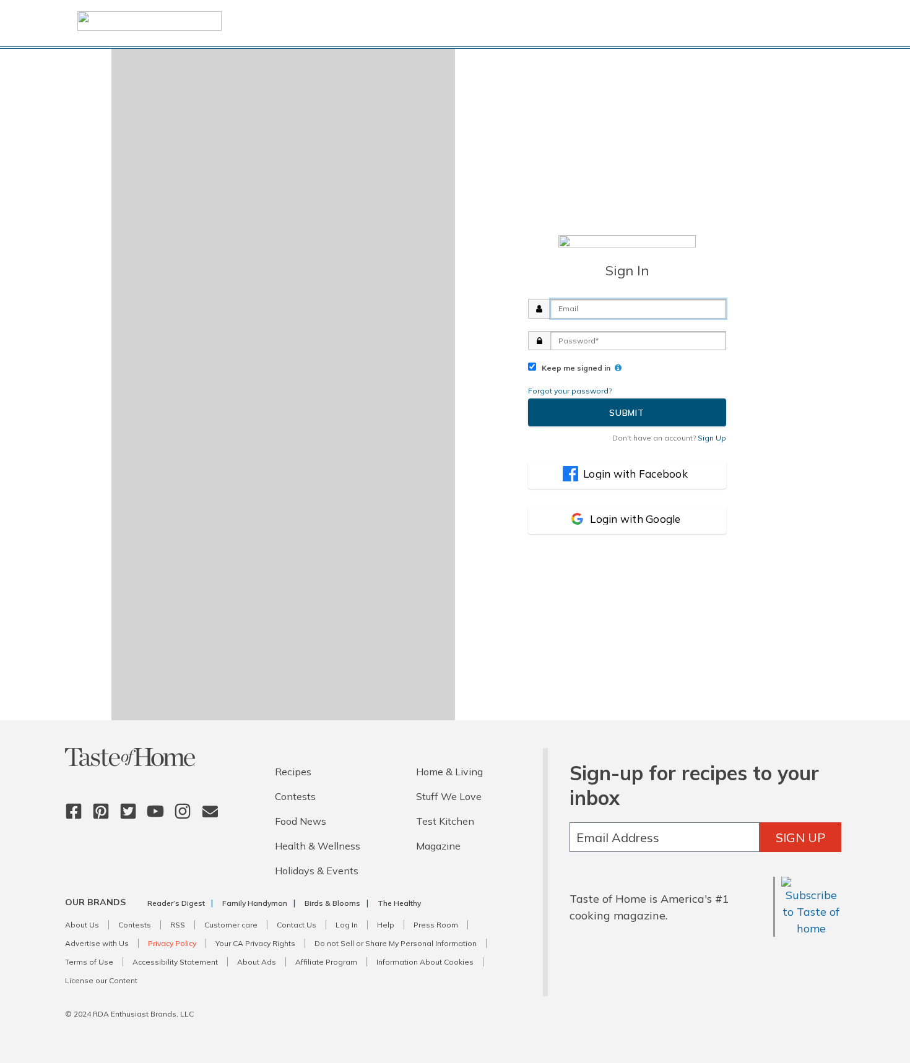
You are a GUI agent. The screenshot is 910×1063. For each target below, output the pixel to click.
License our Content (101, 980)
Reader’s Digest (176, 903)
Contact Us (296, 924)
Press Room (436, 924)
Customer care (231, 924)
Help (385, 924)
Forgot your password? (570, 390)
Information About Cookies (425, 961)
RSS (177, 924)
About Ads (256, 961)
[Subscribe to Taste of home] (811, 928)
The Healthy (399, 903)
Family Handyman (254, 903)
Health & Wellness (317, 846)
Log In (347, 924)
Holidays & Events (316, 870)
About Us (82, 924)
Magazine (438, 846)
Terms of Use (89, 961)
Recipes (293, 771)
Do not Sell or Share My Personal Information (395, 943)
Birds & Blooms (332, 903)
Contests (295, 796)
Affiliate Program (326, 961)
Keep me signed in (574, 367)
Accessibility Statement (175, 961)
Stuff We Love (449, 796)
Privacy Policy (172, 943)
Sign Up (801, 837)
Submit (626, 412)
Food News (300, 821)
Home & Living (449, 771)
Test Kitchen (445, 821)
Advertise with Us (97, 943)
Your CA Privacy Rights (255, 943)
